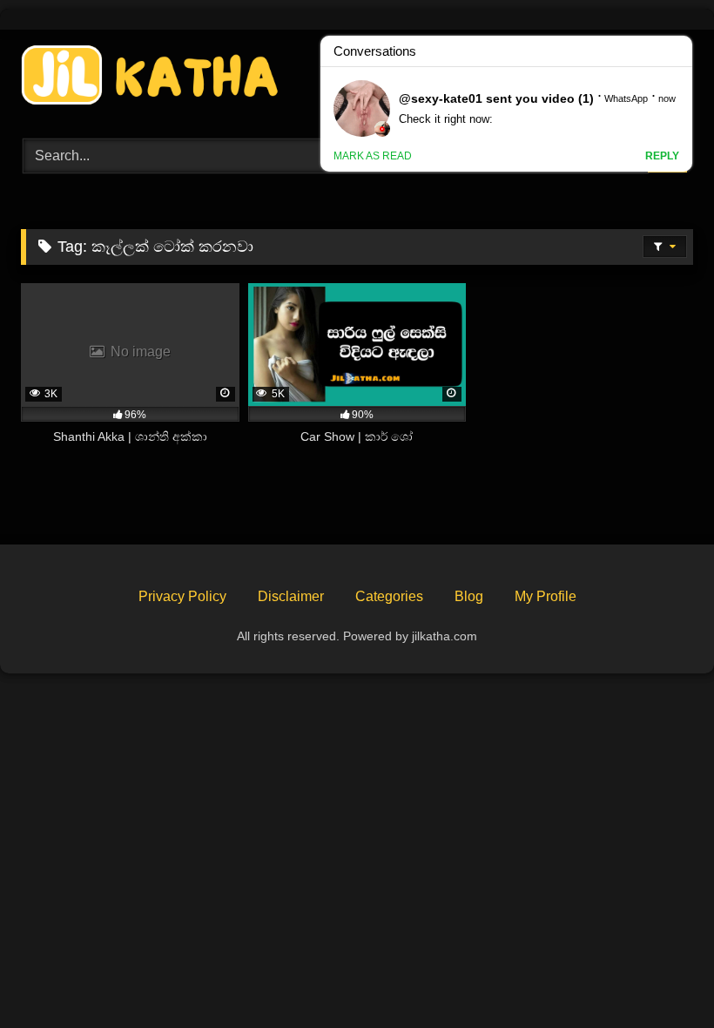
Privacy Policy (182, 596)
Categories (389, 596)
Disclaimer (291, 596)
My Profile (545, 596)
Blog (469, 596)
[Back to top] (660, 976)
